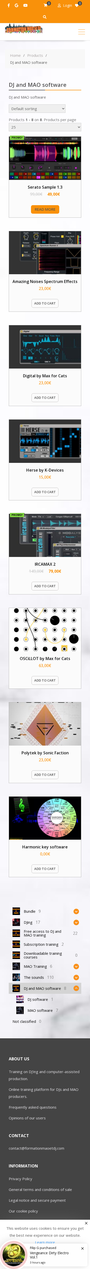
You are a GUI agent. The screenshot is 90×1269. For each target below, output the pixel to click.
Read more (45, 209)
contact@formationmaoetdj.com (36, 1148)
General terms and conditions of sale (40, 1189)
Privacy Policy (20, 1178)
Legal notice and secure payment (37, 1200)
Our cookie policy (23, 1210)
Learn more (45, 1242)
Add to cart (45, 303)
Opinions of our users (27, 1117)
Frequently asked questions (32, 1107)
